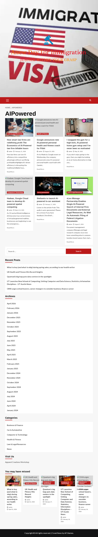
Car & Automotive (43, 192)
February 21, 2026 (20, 151)
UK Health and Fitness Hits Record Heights (25, 272)
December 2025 (13, 317)
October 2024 (13, 382)
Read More (10, 172)
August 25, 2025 (49, 151)
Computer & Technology (15, 192)
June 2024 (11, 401)
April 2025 (11, 355)
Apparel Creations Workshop (17, 462)
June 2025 (11, 345)
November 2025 (13, 322)
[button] (7, 100)
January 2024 (12, 410)
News (9, 449)
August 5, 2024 (79, 224)
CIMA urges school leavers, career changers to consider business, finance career (40, 289)
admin (10, 151)
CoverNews (57, 533)
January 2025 (12, 368)
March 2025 (12, 359)
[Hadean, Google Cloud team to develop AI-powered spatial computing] (19, 186)
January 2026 (12, 313)
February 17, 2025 (50, 204)
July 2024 (11, 396)
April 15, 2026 (13, 509)
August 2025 (12, 336)
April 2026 (11, 303)
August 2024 (12, 392)
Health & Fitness (43, 134)
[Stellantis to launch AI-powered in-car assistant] (49, 186)
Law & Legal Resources (15, 134)
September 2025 (14, 331)
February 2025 (13, 364)
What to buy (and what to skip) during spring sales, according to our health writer (41, 267)
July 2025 (11, 341)
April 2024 (11, 406)
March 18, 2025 (19, 210)
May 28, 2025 (79, 151)
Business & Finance (15, 425)
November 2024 (13, 378)
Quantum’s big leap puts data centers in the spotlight (29, 277)
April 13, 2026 (31, 502)
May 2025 (11, 350)
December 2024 (13, 373)
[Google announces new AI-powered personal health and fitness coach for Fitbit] (49, 127)
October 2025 (13, 327)
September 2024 (14, 387)
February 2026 (13, 308)
